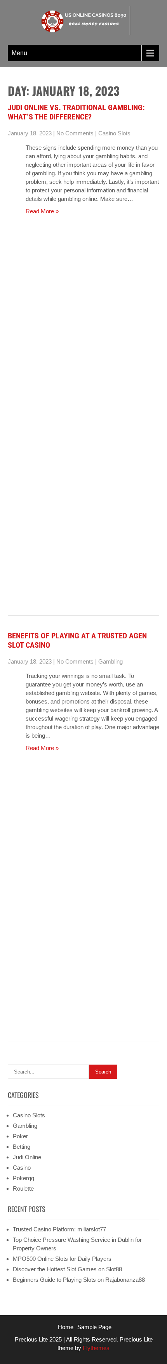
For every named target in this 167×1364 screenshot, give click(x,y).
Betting (21, 1146)
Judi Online (27, 1157)
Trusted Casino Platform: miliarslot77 (59, 1229)
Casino (22, 1167)
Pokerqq (23, 1178)
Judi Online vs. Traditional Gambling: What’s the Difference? (76, 112)
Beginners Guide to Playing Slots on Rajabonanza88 (79, 1279)
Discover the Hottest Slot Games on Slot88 (67, 1269)
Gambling (110, 661)
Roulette (23, 1188)
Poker (20, 1136)
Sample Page (94, 1327)
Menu (19, 53)
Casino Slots (114, 133)
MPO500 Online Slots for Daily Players (62, 1258)
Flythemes (95, 1348)
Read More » (42, 211)
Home (65, 1327)
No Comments (75, 133)
